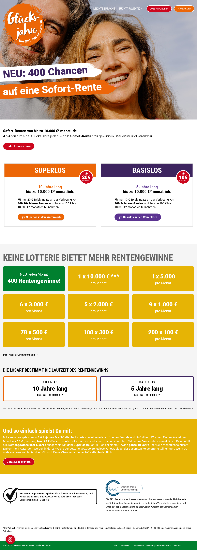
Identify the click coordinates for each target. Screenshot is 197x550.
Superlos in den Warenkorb (43, 217)
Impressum (139, 546)
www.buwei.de (52, 496)
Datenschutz (125, 546)
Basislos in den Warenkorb (140, 217)
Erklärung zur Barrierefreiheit (159, 546)
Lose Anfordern (159, 8)
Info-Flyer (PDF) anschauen (19, 354)
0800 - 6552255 (74, 496)
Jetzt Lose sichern (19, 146)
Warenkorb (184, 8)
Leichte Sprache (104, 8)
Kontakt (177, 546)
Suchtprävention (130, 8)
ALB (116, 546)
